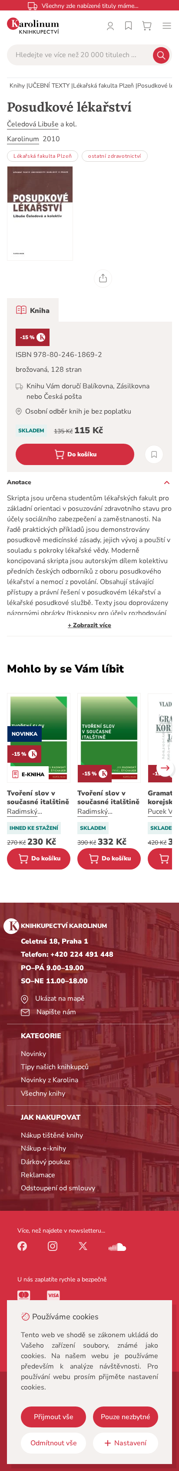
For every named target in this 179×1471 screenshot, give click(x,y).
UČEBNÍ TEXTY (49, 86)
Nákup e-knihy (43, 1148)
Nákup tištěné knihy (52, 1135)
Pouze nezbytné (125, 1417)
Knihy (17, 86)
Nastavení (130, 1443)
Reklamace (38, 1175)
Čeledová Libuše (33, 124)
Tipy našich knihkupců (55, 1067)
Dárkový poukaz (45, 1162)
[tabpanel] (89, 397)
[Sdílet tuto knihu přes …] (103, 278)
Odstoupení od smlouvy (58, 1188)
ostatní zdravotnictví (114, 156)
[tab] (33, 310)
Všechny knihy (43, 1093)
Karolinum (23, 139)
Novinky (33, 1054)
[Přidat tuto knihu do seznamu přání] (154, 454)
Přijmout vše (53, 1417)
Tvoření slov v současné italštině (38, 797)
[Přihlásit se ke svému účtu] (110, 26)
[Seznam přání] (128, 26)
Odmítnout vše (53, 1443)
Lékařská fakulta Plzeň (103, 86)
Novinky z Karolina (49, 1080)
